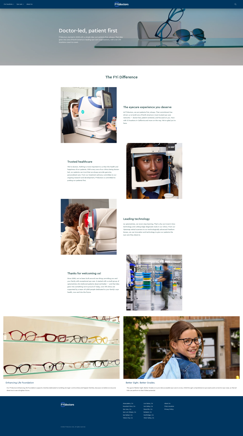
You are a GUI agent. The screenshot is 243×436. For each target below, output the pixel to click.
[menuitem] (9, 4)
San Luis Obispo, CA (129, 412)
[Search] (235, 4)
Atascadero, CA (128, 403)
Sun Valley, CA (148, 406)
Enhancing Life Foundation (20, 383)
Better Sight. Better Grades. (140, 383)
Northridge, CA (149, 415)
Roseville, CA (148, 409)
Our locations (8, 4)
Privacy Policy (169, 409)
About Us (29, 4)
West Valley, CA (149, 418)
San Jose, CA (127, 409)
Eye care (19, 4)
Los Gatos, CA (148, 403)
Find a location (169, 406)
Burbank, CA (148, 412)
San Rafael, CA (127, 415)
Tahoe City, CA (128, 418)
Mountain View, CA (129, 406)
